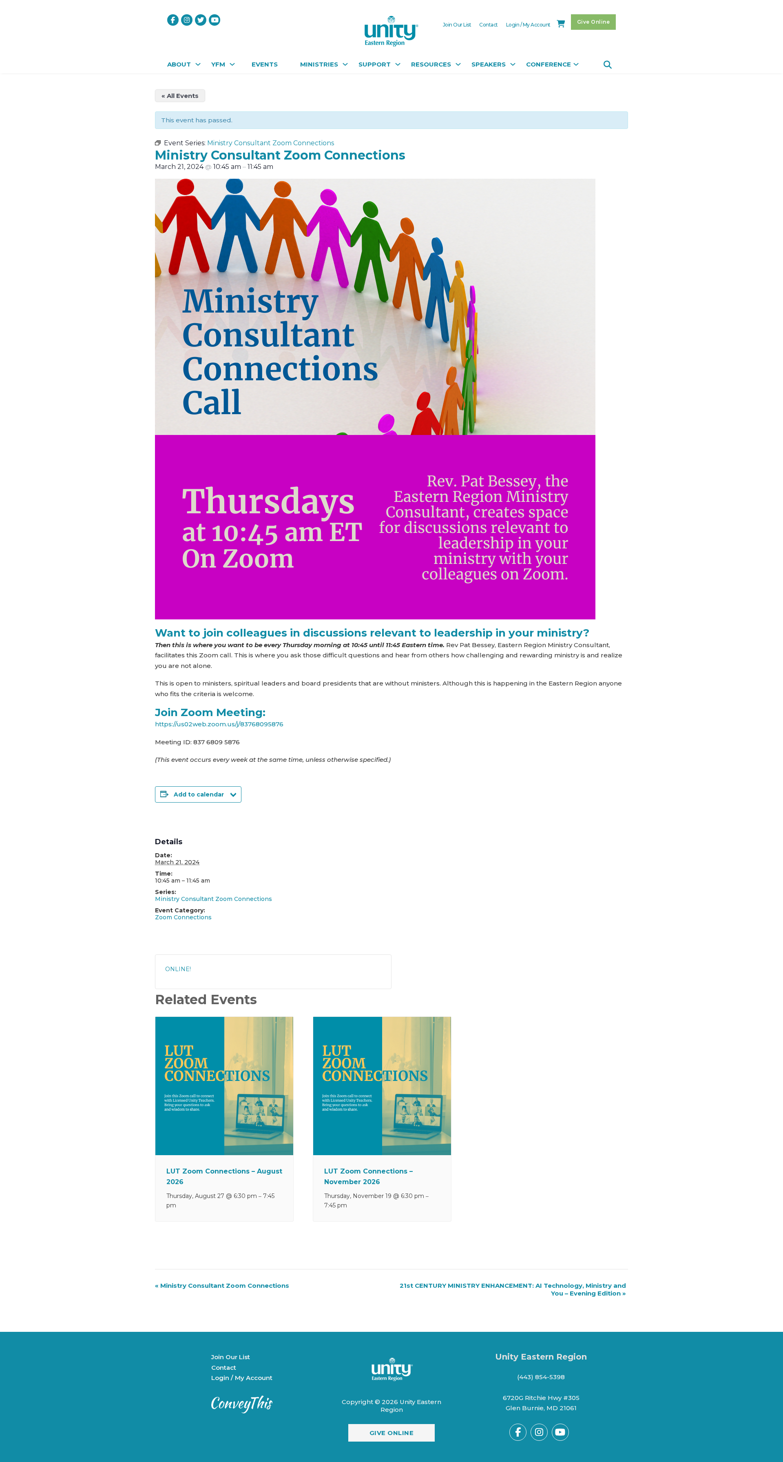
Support (374, 64)
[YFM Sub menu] (231, 66)
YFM (218, 64)
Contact (488, 25)
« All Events (180, 96)
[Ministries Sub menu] (344, 66)
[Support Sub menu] (397, 66)
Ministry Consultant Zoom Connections (213, 899)
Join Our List (457, 25)
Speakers (488, 64)
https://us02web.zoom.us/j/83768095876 (219, 724)
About (179, 64)
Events (265, 64)
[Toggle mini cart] (561, 24)
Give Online (593, 22)
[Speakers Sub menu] (512, 66)
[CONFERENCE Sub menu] (575, 66)
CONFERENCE (548, 64)
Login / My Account (528, 25)
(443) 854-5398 (541, 1377)
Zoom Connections (183, 917)
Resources (431, 64)
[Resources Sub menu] (457, 66)
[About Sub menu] (197, 66)
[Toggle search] (607, 65)
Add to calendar (199, 794)
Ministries (319, 64)
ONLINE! (178, 969)
